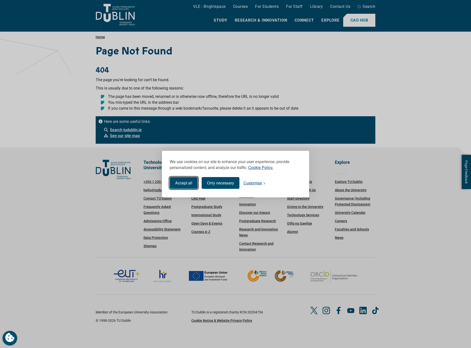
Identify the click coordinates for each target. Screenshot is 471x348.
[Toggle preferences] (9, 338)
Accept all (183, 183)
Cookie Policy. (260, 167)
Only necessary (220, 183)
